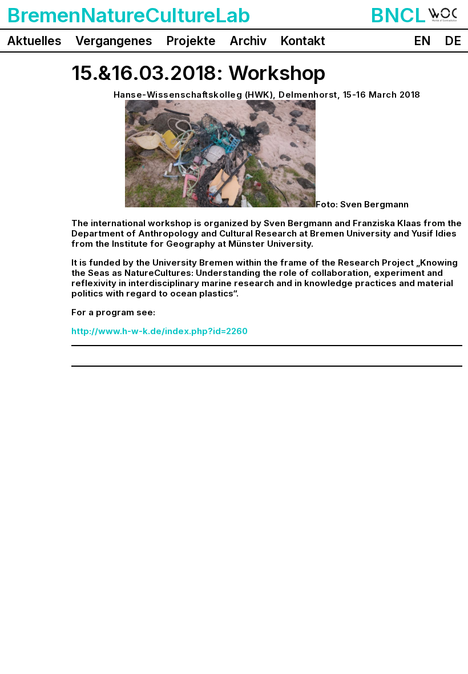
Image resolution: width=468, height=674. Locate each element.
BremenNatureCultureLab (129, 15)
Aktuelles (34, 41)
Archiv (248, 41)
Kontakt (302, 41)
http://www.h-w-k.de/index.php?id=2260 (159, 331)
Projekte (191, 41)
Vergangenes (113, 41)
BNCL (398, 15)
